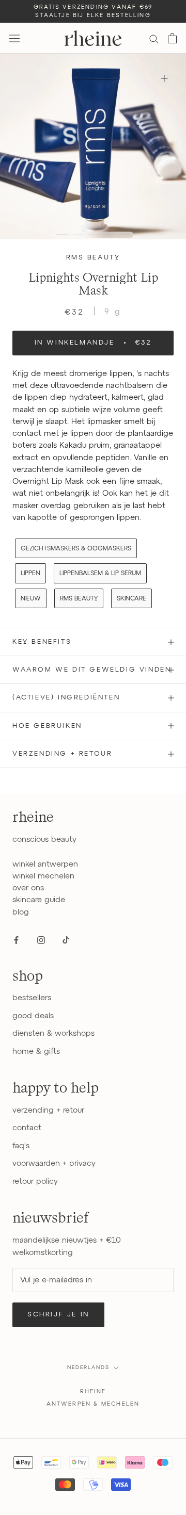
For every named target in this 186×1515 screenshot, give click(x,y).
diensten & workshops (53, 1033)
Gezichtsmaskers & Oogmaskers (76, 549)
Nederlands (88, 1367)
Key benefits (41, 642)
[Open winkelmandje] (172, 38)
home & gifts (36, 1051)
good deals (33, 1016)
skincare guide (38, 900)
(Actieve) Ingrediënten (66, 697)
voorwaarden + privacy (54, 1163)
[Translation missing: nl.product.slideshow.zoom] (164, 78)
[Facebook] (16, 940)
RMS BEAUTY (79, 599)
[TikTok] (66, 940)
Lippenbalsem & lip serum (100, 574)
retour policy (35, 1181)
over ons (28, 888)
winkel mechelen (43, 876)
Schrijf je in (58, 1314)
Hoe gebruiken (47, 726)
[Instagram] (41, 940)
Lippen (30, 574)
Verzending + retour (62, 754)
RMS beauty (93, 257)
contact (26, 1128)
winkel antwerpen (45, 864)
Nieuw (31, 599)
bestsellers (31, 998)
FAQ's (20, 1146)
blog (20, 912)
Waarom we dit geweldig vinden (91, 669)
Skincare (131, 599)
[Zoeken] (154, 38)
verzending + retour (48, 1110)
